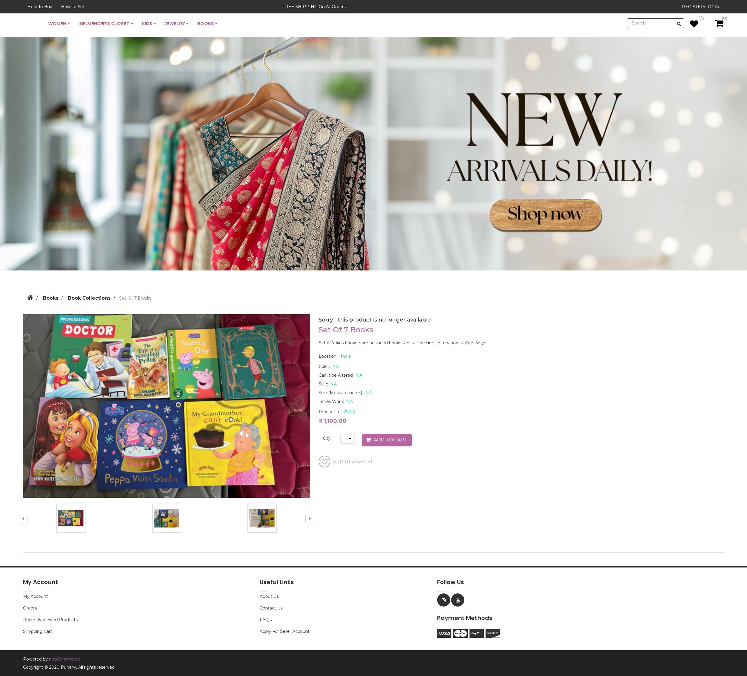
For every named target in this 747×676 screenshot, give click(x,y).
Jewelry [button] (175, 23)
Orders (30, 608)
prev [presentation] (23, 519)
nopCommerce (64, 659)
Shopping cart (37, 631)
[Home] (30, 296)
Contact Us (271, 608)
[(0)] (694, 25)
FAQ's (266, 619)
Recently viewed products (50, 619)
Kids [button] (147, 23)
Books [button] (206, 23)
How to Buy (39, 6)
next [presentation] (310, 519)
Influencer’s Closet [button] (104, 23)
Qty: (325, 438)
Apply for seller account (285, 631)
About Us (269, 596)
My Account (35, 596)
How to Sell (73, 6)
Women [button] (57, 23)
